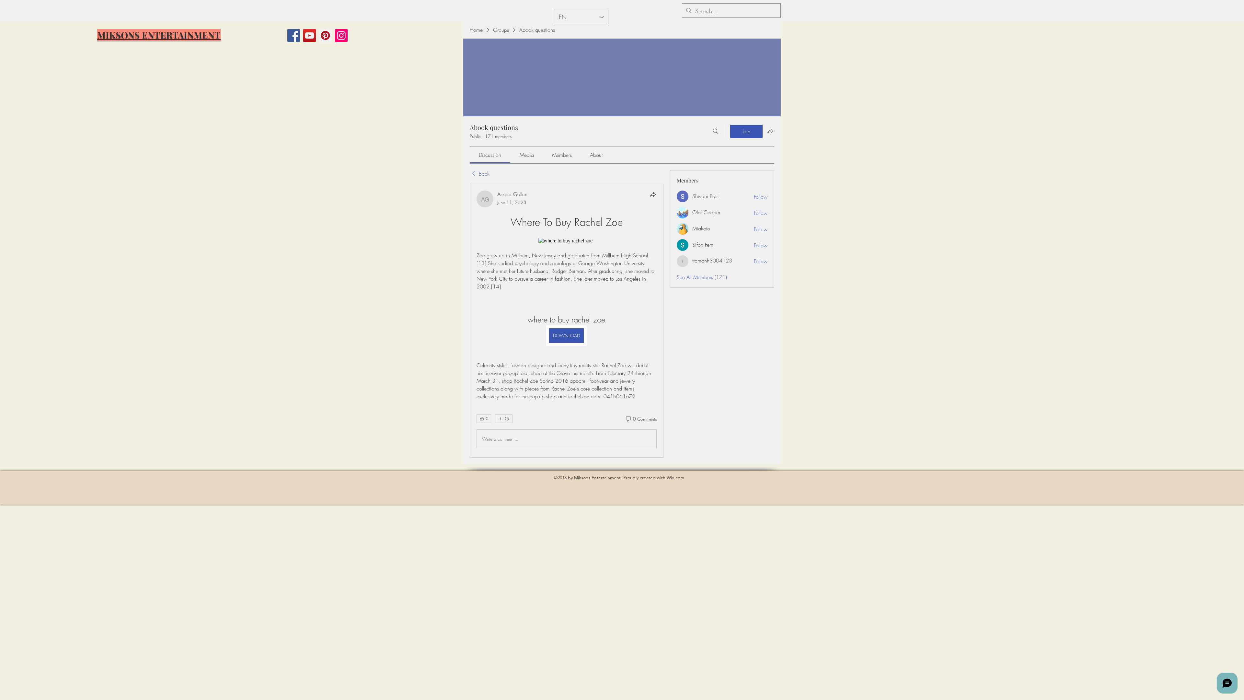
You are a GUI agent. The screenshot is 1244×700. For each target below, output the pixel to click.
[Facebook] (293, 35)
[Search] (716, 131)
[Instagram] (341, 35)
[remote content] (566, 241)
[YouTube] (309, 35)
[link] (490, 154)
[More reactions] (504, 418)
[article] (566, 321)
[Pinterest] (325, 35)
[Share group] (770, 131)
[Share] (653, 194)
